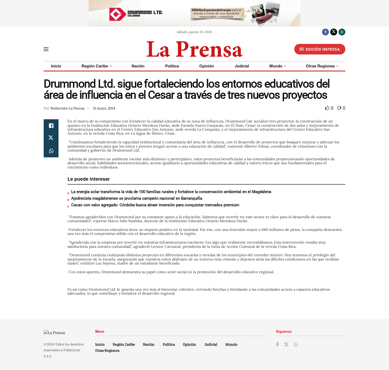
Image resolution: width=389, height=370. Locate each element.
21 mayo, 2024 (104, 108)
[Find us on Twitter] (333, 31)
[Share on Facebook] (51, 125)
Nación (138, 66)
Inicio (56, 66)
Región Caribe (95, 66)
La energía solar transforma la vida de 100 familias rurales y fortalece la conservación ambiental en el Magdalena (171, 191)
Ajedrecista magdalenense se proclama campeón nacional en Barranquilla (136, 198)
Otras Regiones (320, 66)
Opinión (206, 66)
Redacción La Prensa (67, 108)
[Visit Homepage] (194, 49)
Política (172, 66)
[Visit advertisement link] (194, 13)
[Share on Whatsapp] (51, 151)
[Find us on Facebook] (325, 31)
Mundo (275, 66)
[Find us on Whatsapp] (341, 31)
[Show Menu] (46, 49)
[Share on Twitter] (51, 138)
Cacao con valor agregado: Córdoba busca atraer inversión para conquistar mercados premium (156, 205)
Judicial (242, 66)
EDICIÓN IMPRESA (322, 49)
